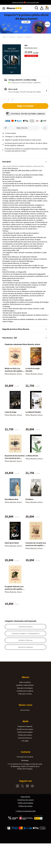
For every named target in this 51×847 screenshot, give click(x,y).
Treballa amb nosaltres (25, 691)
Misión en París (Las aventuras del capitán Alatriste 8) (13, 371)
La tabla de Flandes (33, 412)
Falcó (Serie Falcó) (12, 543)
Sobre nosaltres (25, 682)
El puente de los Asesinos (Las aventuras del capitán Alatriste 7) (15, 458)
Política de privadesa (24, 732)
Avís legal (25, 741)
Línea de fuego (10, 412)
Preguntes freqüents (25, 726)
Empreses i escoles (25, 694)
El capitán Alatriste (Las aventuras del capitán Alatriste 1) (14, 589)
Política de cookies (25, 735)
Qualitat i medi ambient (25, 685)
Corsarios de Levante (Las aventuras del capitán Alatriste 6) (36, 545)
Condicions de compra (25, 729)
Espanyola (28, 37)
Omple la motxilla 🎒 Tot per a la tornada (25, 2)
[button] (41, 8)
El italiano (29, 499)
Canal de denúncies (25, 738)
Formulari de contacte (25, 757)
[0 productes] (47, 9)
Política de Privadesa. (25, 769)
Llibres (4, 37)
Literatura (20, 37)
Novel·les (11, 37)
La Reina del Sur (32, 455)
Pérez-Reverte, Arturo (30, 48)
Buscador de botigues (25, 688)
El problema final (11, 499)
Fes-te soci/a (25, 710)
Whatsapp (24, 760)
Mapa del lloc (25, 797)
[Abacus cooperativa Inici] (14, 9)
